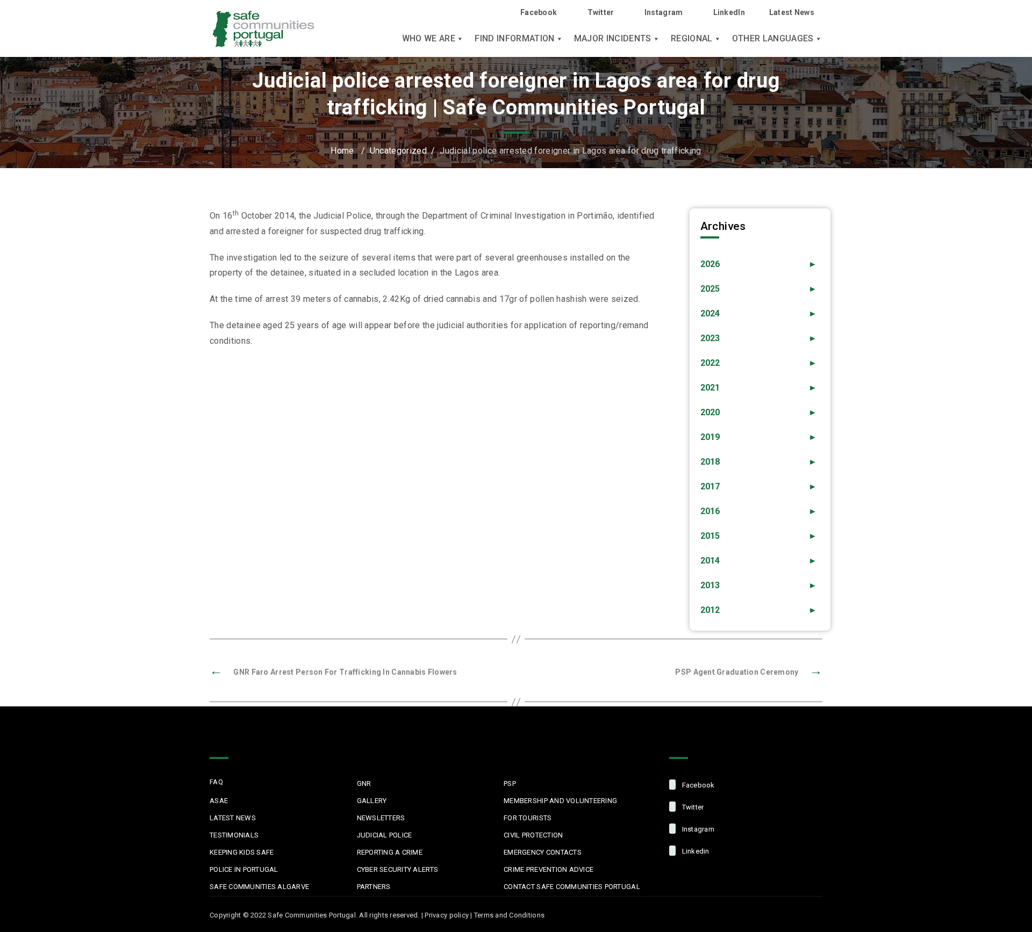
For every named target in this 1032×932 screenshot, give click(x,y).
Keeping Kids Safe (242, 852)
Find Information (514, 38)
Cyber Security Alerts (397, 869)
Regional (692, 38)
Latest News (791, 12)
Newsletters (381, 818)
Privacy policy (447, 915)
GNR (364, 783)
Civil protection (533, 835)
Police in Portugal (244, 869)
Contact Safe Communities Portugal (572, 887)
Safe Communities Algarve (259, 887)
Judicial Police (384, 835)
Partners (374, 887)
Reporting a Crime (389, 852)
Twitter (600, 12)
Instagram (663, 12)
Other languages (773, 38)
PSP (510, 783)
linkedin (694, 851)
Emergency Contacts (543, 852)
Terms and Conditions (509, 915)
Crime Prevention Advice (548, 869)
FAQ (216, 782)
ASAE (219, 801)
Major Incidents (612, 38)
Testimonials (234, 835)
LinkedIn (729, 12)
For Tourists (527, 818)
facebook (697, 785)
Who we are (428, 38)
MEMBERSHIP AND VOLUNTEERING (560, 801)
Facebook (538, 12)
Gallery (372, 801)
